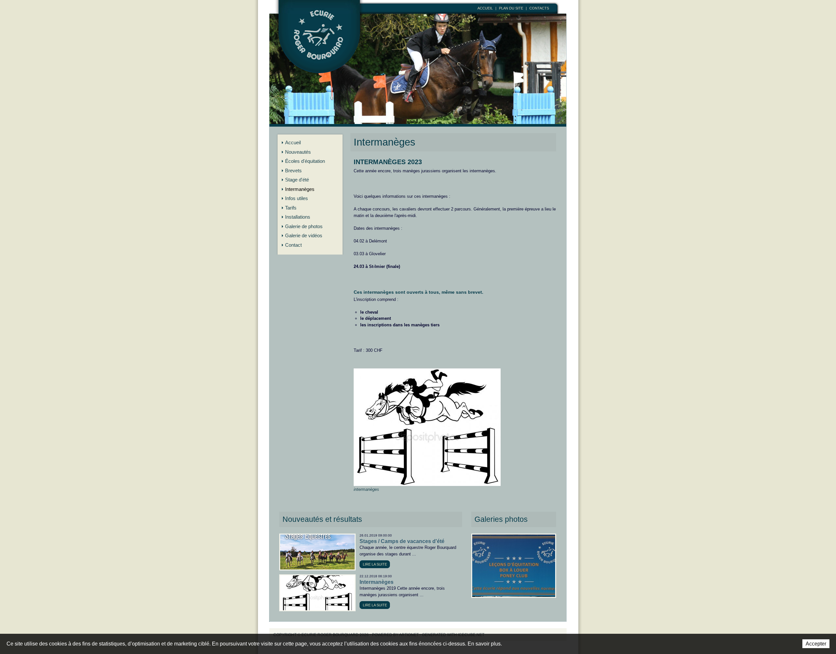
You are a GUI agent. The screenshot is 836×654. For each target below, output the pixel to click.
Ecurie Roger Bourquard (319, 45)
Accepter (816, 643)
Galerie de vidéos (303, 235)
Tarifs (291, 207)
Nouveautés (298, 152)
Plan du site (511, 8)
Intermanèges (299, 189)
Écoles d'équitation (305, 161)
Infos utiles (296, 198)
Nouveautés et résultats (322, 519)
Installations (297, 217)
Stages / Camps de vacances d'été (402, 541)
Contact (293, 245)
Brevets (293, 170)
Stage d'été (297, 179)
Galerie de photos (304, 226)
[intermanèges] (427, 371)
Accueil (485, 8)
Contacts (539, 8)
